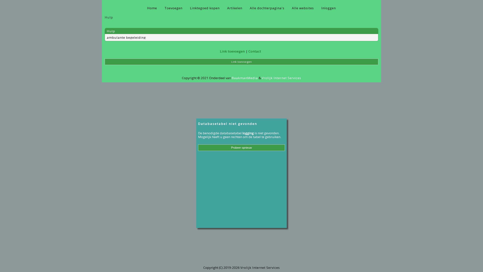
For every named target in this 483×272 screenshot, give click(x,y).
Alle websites (303, 8)
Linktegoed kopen (205, 8)
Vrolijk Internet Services (281, 78)
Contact (254, 51)
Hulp (111, 31)
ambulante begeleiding (126, 37)
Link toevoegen (232, 51)
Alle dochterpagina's (267, 8)
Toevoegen (173, 8)
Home (152, 8)
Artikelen (234, 8)
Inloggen (328, 8)
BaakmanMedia (245, 78)
